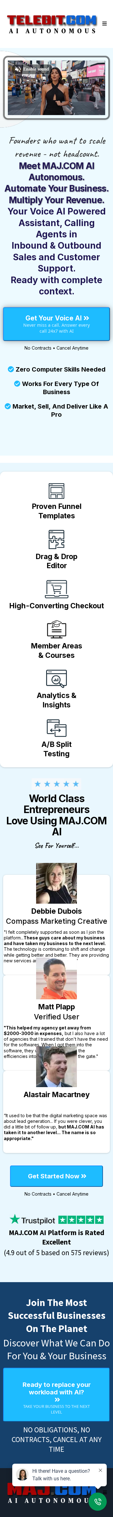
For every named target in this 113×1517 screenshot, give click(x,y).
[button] (103, 23)
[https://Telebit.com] (52, 23)
